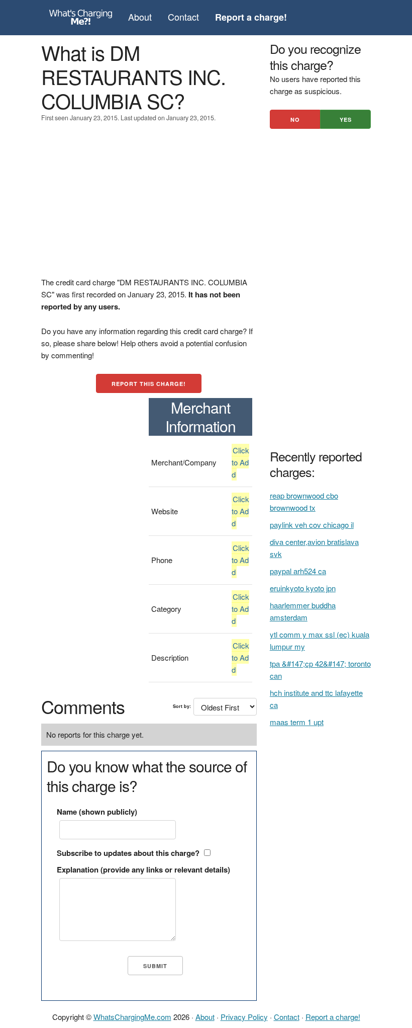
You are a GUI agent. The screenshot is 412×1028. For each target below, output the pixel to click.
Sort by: (182, 706)
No (295, 119)
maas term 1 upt (297, 722)
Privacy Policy (244, 1016)
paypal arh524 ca (298, 571)
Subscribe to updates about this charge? (128, 852)
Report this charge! (149, 383)
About (140, 16)
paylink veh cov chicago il (312, 524)
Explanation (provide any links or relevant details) (143, 869)
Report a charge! (332, 1016)
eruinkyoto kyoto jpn (303, 588)
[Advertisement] (149, 205)
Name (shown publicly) (97, 811)
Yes (346, 119)
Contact (183, 16)
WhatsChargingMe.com (132, 1016)
